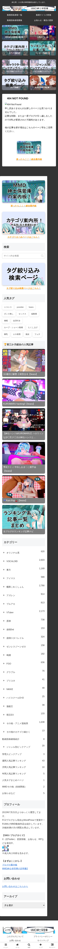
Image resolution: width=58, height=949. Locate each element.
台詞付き (17, 321)
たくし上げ (32, 327)
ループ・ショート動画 (13, 327)
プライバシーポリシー (43, 936)
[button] (42, 255)
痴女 (27, 334)
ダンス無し (8, 314)
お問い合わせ (15, 940)
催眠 (6, 321)
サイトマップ (43, 940)
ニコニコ (8, 307)
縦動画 (34, 314)
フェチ (37, 334)
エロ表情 (17, 334)
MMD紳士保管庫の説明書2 (15, 868)
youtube (20, 307)
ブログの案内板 (9, 865)
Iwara (31, 307)
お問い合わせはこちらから (15, 886)
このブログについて (15, 936)
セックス (22, 314)
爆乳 (6, 334)
